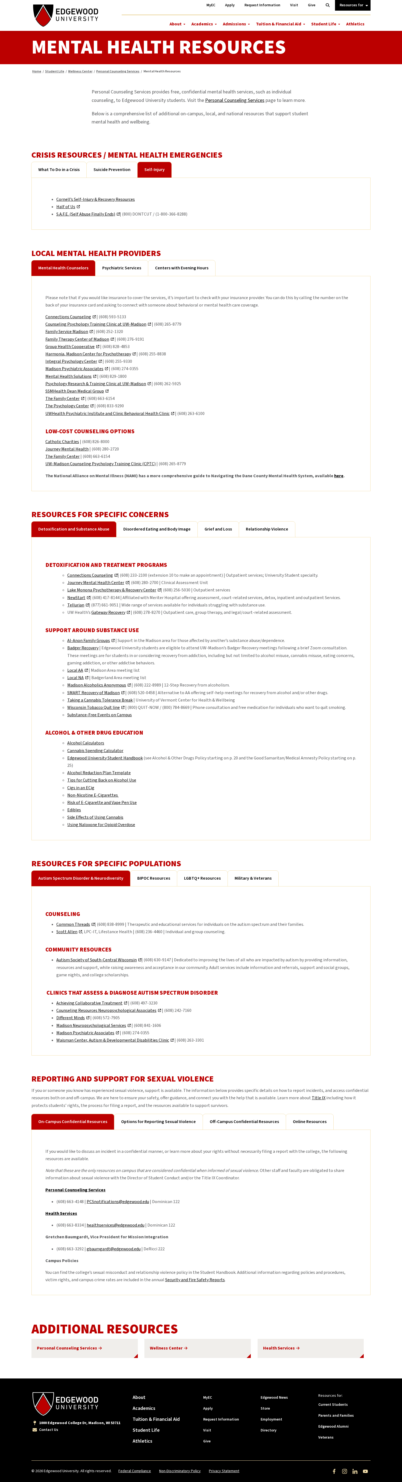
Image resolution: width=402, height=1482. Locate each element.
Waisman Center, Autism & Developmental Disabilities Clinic (112, 1040)
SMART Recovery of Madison (93, 693)
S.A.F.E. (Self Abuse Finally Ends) (85, 214)
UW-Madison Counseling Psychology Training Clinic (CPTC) (100, 464)
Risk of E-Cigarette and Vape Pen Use (102, 803)
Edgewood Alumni (333, 1426)
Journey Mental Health (67, 449)
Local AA (75, 670)
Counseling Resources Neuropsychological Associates (106, 1010)
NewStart (76, 598)
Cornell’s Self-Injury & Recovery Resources (95, 199)
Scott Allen (66, 932)
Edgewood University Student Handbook (105, 758)
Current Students (333, 1404)
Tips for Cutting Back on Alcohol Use (101, 780)
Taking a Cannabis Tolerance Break (100, 700)
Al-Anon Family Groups (88, 641)
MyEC (207, 1397)
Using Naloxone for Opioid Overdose (101, 825)
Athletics (355, 24)
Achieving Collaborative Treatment (89, 1003)
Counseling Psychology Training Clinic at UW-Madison (95, 324)
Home (36, 71)
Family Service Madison (66, 332)
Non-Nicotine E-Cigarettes (93, 795)
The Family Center (62, 399)
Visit (207, 1430)
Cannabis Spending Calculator (95, 751)
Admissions (234, 24)
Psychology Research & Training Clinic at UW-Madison (95, 384)
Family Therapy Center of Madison (77, 339)
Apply (208, 1408)
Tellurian (75, 605)
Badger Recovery (82, 648)
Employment (271, 1419)
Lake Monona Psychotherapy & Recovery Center (111, 590)
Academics (202, 24)
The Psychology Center (67, 406)
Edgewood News (274, 1397)
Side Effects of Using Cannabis (95, 817)
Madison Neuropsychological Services (91, 1026)
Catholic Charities (62, 442)
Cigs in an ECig (80, 788)
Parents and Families (336, 1415)
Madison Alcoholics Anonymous (96, 685)
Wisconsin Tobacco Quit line (93, 708)
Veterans (326, 1437)
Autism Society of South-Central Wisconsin (96, 960)
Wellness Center (80, 71)
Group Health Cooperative (70, 347)
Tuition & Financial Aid (278, 24)
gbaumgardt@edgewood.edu (114, 1249)
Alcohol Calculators (85, 743)
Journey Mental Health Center (95, 583)
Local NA (75, 678)
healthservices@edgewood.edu (115, 1225)
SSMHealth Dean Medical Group (74, 391)
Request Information (221, 1419)
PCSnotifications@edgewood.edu (118, 1202)
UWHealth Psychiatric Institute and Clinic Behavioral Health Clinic (107, 414)
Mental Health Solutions (68, 376)
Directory (268, 1430)
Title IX (318, 1098)
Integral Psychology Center (71, 361)
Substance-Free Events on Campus (99, 715)
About (176, 24)
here (338, 476)
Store (265, 1408)
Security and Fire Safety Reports (195, 1280)
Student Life (323, 24)
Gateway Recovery (108, 612)
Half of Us (65, 207)
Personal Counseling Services (117, 71)
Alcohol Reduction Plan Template (99, 773)
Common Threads (73, 924)
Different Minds (70, 1018)
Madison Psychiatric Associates (74, 369)
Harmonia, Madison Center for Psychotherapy (88, 354)
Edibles (74, 810)
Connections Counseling (68, 317)
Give (207, 1441)
